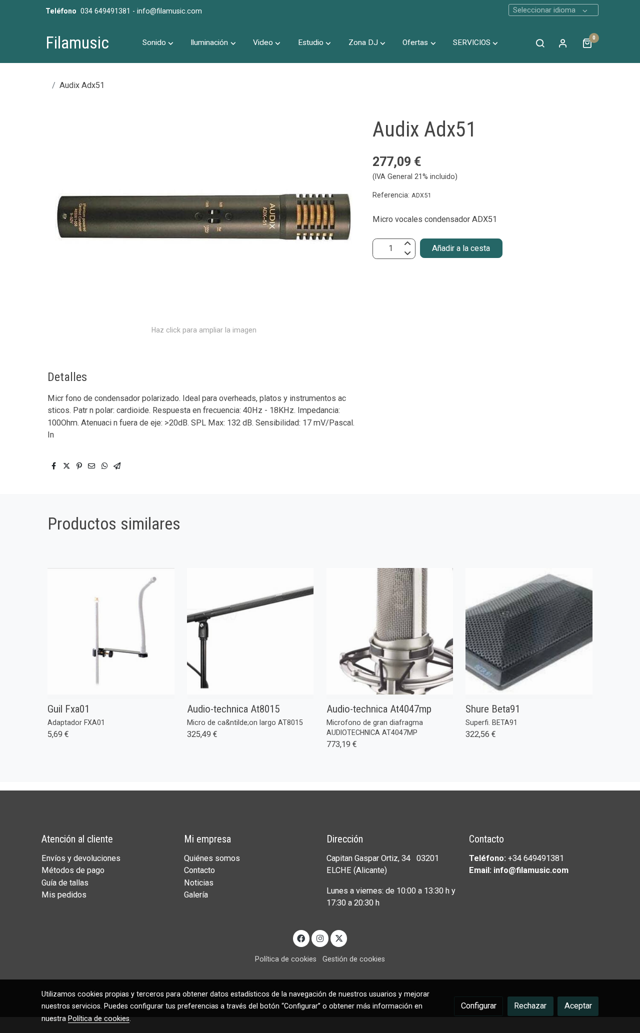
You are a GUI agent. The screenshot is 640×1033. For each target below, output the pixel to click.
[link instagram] (320, 938)
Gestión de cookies (353, 959)
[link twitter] (338, 938)
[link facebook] (301, 938)
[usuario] (563, 43)
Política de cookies (285, 959)
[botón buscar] (540, 43)
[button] (158, 43)
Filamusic (77, 42)
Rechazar (530, 1005)
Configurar (478, 1005)
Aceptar (578, 1005)
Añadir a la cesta (461, 247)
